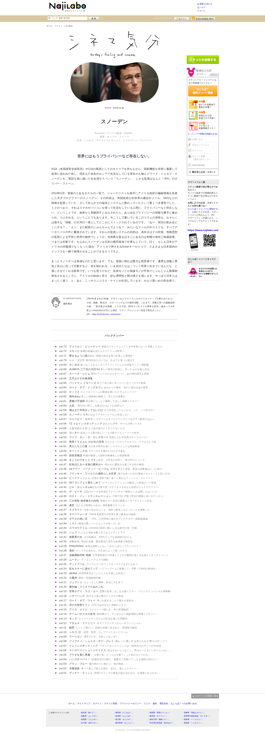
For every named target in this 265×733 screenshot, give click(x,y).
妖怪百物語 (99, 455)
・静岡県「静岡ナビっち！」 (159, 713)
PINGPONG (105, 546)
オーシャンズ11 (97, 450)
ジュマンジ (96, 582)
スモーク (96, 351)
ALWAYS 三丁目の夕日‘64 (109, 369)
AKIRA (97, 573)
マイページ (197, 151)
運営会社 (164, 703)
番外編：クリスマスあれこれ (86, 586)
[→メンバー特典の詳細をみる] (202, 134)
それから (101, 541)
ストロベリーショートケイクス (120, 650)
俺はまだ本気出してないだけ (112, 410)
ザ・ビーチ (113, 491)
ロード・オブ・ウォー (101, 600)
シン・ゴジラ (103, 360)
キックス (103, 391)
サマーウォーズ (102, 514)
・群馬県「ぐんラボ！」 (89, 719)
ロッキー (104, 432)
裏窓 (97, 505)
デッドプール (104, 564)
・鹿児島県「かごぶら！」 (124, 723)
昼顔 (100, 550)
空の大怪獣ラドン (98, 604)
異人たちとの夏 (104, 446)
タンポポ (109, 364)
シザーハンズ (96, 595)
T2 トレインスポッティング (105, 423)
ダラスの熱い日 (109, 518)
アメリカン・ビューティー (115, 346)
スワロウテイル (103, 527)
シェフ (97, 532)
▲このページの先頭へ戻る (205, 696)
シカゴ (98, 632)
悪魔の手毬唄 (104, 401)
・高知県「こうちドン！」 (193, 723)
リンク (147, 703)
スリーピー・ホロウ (112, 419)
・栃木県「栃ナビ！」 (88, 713)
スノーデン (100, 414)
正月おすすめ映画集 (81, 378)
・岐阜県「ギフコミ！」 (158, 716)
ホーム (202, 11)
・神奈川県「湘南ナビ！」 (158, 719)
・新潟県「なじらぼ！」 (123, 716)
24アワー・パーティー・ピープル (116, 468)
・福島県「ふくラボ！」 (89, 716)
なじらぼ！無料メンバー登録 (203, 91)
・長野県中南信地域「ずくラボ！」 (196, 716)
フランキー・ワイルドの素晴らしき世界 (120, 473)
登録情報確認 (198, 165)
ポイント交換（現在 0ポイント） (201, 158)
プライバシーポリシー (130, 703)
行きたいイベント (200, 145)
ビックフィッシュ (111, 478)
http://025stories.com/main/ (106, 314)
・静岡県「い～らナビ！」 (193, 719)
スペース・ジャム (109, 373)
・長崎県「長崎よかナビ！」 (194, 713)
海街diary (98, 396)
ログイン (181, 18)
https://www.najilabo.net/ (203, 230)
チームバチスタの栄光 (112, 613)
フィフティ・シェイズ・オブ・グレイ (118, 641)
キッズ (98, 618)
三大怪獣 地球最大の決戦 (111, 500)
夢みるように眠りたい (101, 355)
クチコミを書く (203, 59)
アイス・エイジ (100, 609)
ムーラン (89, 559)
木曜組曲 (104, 668)
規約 (155, 703)
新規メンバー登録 (203, 18)
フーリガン (94, 636)
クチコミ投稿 (110, 703)
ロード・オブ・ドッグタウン (108, 387)
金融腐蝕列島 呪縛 (119, 555)
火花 (96, 405)
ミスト (95, 523)
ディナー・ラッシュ (113, 672)
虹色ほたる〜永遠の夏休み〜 (107, 464)
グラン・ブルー (98, 663)
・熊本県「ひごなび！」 (123, 713)
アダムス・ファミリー (105, 623)
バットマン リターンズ (107, 382)
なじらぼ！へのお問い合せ (184, 703)
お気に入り (197, 139)
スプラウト (110, 509)
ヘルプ (202, 7)
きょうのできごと (108, 459)
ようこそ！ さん (163, 18)
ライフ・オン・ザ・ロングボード (108, 437)
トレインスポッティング (115, 645)
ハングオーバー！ (114, 659)
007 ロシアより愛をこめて (113, 482)
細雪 (104, 627)
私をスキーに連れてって (114, 568)
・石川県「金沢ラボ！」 (89, 723)
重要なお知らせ (206, 4)
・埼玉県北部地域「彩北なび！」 (161, 723)
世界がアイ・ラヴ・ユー (120, 591)
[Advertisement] (142, 7)
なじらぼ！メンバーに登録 (201, 209)
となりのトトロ (98, 428)
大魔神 (85, 577)
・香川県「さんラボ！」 (123, 719)
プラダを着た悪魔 (109, 654)
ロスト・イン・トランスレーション (116, 496)
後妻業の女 (101, 536)
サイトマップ (83, 703)
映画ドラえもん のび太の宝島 (114, 441)
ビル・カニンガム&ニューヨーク (114, 487)
